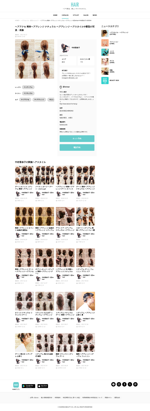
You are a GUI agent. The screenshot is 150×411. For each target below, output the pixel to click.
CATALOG (65, 15)
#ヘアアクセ (25, 99)
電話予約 (76, 147)
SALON (85, 15)
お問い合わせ (34, 397)
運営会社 (117, 397)
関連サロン (108, 397)
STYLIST (76, 15)
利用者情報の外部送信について (92, 397)
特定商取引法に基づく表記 (71, 397)
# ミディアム (28, 87)
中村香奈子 (76, 48)
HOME (55, 15)
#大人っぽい (53, 99)
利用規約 (58, 397)
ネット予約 (77, 138)
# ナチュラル (28, 93)
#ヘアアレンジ (39, 99)
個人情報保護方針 (46, 397)
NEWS (95, 15)
